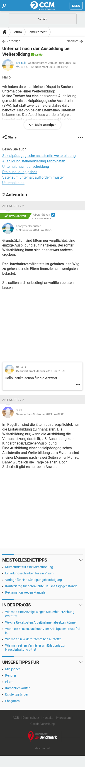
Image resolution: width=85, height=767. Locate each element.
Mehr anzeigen (45, 125)
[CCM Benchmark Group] (43, 736)
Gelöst (39, 54)
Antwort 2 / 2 (13, 400)
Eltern (9, 682)
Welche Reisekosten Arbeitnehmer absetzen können (41, 622)
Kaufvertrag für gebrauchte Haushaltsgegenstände (41, 586)
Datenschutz (30, 717)
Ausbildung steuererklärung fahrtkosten (33, 161)
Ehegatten (12, 701)
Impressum (63, 717)
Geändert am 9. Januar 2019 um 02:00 (40, 414)
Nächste (72, 41)
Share (12, 137)
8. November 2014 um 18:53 (33, 230)
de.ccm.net (42, 748)
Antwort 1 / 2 (13, 206)
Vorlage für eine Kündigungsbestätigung (33, 580)
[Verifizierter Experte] (53, 215)
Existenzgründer (16, 694)
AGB (16, 717)
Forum (17, 32)
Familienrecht (37, 32)
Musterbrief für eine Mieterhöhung (29, 567)
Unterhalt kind (13, 183)
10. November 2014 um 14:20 (49, 67)
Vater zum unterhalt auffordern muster (33, 177)
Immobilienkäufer (17, 688)
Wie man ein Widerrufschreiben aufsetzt (33, 639)
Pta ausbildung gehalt (19, 172)
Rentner (10, 675)
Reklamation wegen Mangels (25, 592)
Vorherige (13, 41)
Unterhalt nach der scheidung (25, 166)
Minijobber (12, 669)
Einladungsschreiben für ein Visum (29, 573)
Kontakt (47, 717)
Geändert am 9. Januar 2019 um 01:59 (40, 371)
